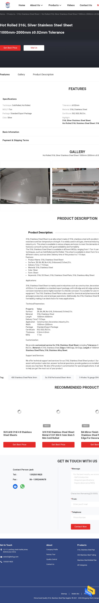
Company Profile (52, 549)
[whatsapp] (22, 486)
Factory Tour (50, 554)
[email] (15, 486)
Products (11, 14)
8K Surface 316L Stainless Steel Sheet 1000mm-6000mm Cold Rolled (23, 435)
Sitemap (64, 594)
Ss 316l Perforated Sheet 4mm (58, 377)
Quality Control (51, 559)
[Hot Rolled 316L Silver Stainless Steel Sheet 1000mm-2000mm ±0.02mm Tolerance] (62, 412)
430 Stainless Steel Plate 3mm (24, 377)
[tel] (29, 486)
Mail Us (34, 48)
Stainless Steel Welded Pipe (86, 560)
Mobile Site (75, 594)
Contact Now (81, 526)
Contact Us (50, 564)
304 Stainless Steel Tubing (86, 555)
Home (2, 14)
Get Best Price (10, 48)
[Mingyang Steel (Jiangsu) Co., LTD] (8, 5)
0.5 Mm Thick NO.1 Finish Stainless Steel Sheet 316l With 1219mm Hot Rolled (60, 435)
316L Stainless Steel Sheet (28, 14)
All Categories (82, 565)
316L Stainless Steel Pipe (86, 550)
